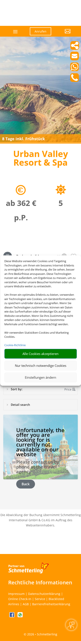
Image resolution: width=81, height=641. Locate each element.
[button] (64, 34)
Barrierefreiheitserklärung (51, 604)
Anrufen (40, 31)
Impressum (16, 594)
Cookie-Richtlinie (15, 345)
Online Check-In (19, 599)
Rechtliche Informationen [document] (40, 582)
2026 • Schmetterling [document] (41, 634)
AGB (26, 604)
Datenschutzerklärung (44, 594)
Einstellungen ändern (40, 377)
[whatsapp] (20, 616)
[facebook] (12, 616)
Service (40, 599)
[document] (40, 159)
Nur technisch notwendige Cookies (40, 365)
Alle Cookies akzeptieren (40, 354)
